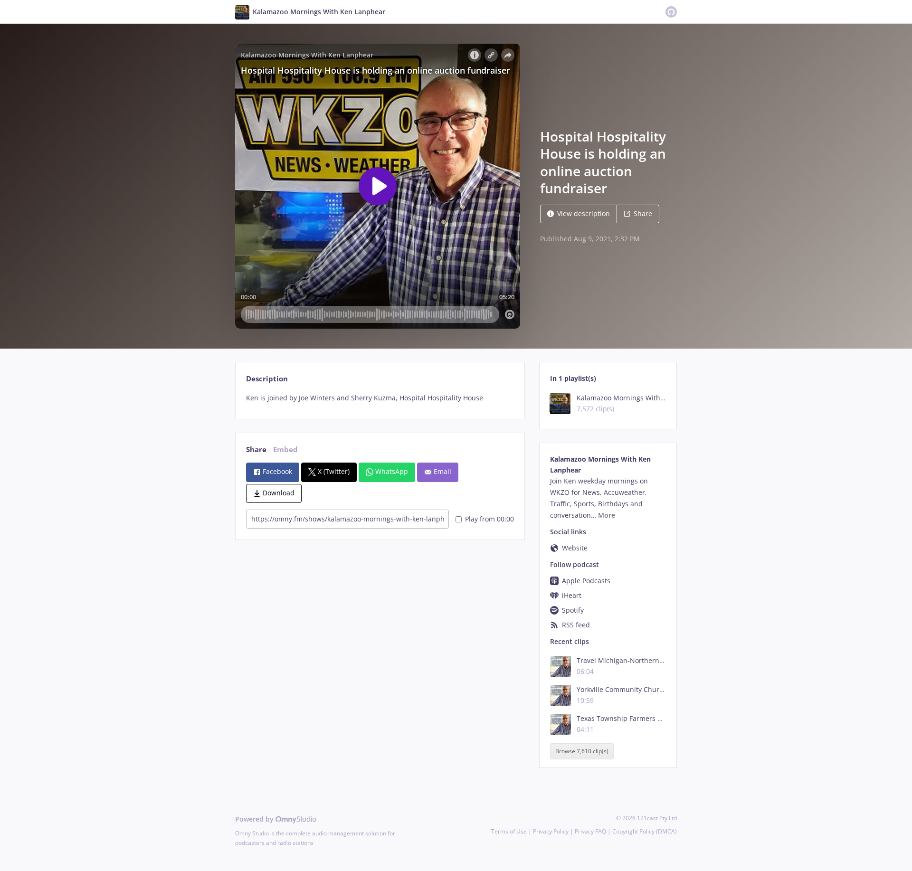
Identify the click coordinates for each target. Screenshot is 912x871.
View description (583, 213)
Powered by (255, 819)
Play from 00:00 (489, 518)
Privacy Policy (551, 831)
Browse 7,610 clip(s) (581, 752)
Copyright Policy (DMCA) (644, 831)
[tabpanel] (379, 398)
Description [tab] (267, 379)
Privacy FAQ (590, 831)
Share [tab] (256, 449)
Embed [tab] (285, 449)
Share (643, 213)
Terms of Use (509, 831)
